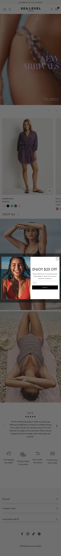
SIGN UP (45, 287)
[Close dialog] (57, 258)
